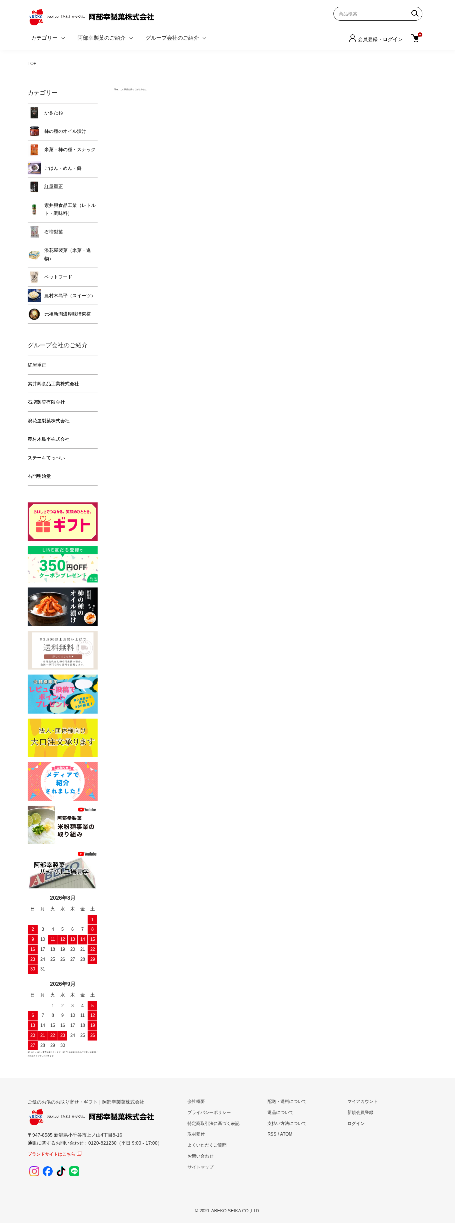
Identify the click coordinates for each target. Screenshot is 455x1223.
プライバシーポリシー (209, 1112)
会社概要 (196, 1101)
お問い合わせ (201, 1156)
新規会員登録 (360, 1112)
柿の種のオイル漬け (65, 131)
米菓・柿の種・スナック (70, 149)
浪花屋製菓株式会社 (49, 420)
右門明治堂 (39, 476)
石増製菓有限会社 (46, 402)
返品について (280, 1112)
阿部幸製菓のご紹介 (102, 38)
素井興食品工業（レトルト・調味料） (70, 209)
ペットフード (58, 277)
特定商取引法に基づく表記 (213, 1123)
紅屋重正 (53, 186)
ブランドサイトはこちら (51, 1154)
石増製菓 (53, 232)
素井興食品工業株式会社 (53, 383)
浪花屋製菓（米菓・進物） (67, 254)
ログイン (356, 1123)
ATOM (286, 1134)
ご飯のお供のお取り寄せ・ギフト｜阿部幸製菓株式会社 (86, 1102)
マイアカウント (362, 1101)
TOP (32, 63)
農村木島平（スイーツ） (70, 295)
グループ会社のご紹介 (172, 38)
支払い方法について (286, 1123)
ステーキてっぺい (46, 457)
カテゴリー (44, 38)
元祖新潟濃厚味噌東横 (67, 314)
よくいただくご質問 (207, 1145)
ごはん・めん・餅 (63, 168)
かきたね (53, 112)
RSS (271, 1134)
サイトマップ (201, 1167)
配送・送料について (286, 1101)
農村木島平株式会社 (49, 439)
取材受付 (196, 1134)
